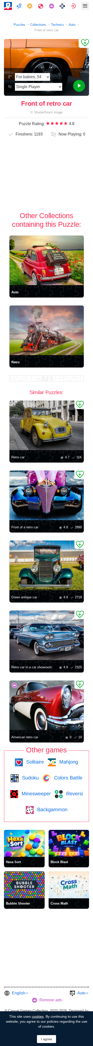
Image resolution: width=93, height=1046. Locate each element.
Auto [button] (81, 993)
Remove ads (50, 1000)
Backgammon (51, 809)
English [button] (18, 993)
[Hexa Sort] (24, 843)
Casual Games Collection (28, 1010)
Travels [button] (41, 6)
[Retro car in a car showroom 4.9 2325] (46, 635)
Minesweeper (35, 793)
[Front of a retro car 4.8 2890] (46, 495)
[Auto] (46, 260)
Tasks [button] (30, 6)
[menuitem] (19, 6)
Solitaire (34, 762)
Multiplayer (19, 6)
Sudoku (30, 777)
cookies (38, 1016)
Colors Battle (67, 777)
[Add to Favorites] (84, 43)
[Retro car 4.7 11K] (46, 425)
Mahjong (68, 762)
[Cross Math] (69, 884)
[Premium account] (52, 6)
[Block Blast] (69, 843)
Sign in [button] (73, 6)
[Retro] (46, 330)
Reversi (74, 793)
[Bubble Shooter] (24, 884)
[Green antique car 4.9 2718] (46, 565)
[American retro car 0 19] (46, 705)
